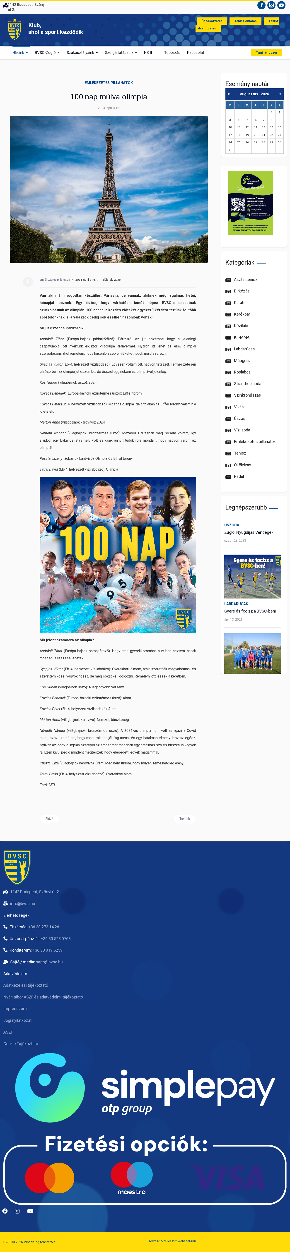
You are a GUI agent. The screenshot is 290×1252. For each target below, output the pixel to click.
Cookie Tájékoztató (20, 1043)
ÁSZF (8, 1032)
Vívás (238, 407)
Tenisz (239, 453)
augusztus (250, 94)
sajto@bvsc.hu (49, 962)
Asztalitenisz (245, 279)
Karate (239, 302)
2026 (265, 94)
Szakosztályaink (80, 52)
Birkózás (241, 291)
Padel (238, 476)
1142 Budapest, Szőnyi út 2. (35, 891)
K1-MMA (241, 337)
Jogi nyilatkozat (17, 1020)
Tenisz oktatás (245, 21)
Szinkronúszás (247, 395)
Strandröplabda (247, 383)
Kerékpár (241, 314)
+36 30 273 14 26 (43, 926)
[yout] (32, 1213)
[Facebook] (28, 282)
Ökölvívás (242, 464)
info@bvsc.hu (22, 903)
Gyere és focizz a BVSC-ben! (250, 611)
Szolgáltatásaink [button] (119, 52)
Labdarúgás (244, 349)
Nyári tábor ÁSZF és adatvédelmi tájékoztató (43, 997)
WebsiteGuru (187, 1241)
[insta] (19, 1213)
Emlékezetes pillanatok (109, 83)
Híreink (18, 52)
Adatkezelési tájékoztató (25, 985)
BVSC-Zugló (45, 52)
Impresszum (15, 1008)
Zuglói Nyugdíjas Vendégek (248, 532)
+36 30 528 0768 (56, 938)
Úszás (239, 418)
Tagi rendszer (266, 52)
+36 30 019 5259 (48, 950)
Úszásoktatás (211, 21)
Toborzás (172, 52)
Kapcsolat (195, 52)
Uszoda (231, 525)
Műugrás (241, 360)
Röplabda (242, 372)
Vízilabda (241, 430)
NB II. (148, 52)
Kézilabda (242, 325)
